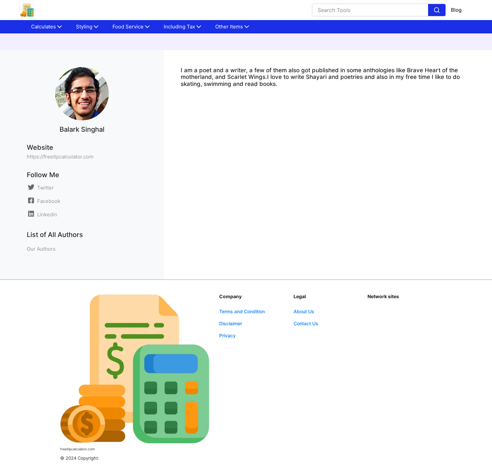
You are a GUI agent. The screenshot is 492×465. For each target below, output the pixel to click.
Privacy (227, 335)
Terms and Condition (242, 311)
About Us (304, 311)
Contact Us (306, 323)
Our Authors (41, 249)
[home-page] (27, 10)
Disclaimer (230, 323)
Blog (456, 10)
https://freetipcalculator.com (60, 156)
